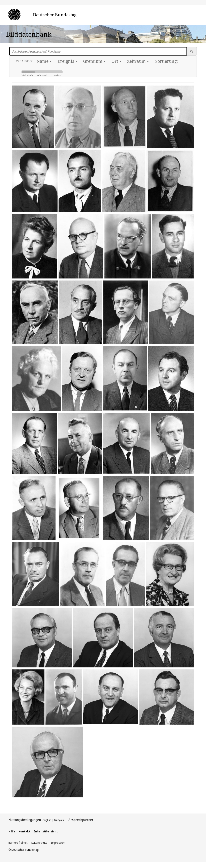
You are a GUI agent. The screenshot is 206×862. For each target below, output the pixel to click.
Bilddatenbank (29, 34)
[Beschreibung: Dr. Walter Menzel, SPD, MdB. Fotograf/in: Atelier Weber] (35, 181)
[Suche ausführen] (192, 51)
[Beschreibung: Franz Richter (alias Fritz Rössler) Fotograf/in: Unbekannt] (80, 181)
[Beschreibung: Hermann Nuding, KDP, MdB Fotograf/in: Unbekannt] (170, 181)
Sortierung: (166, 61)
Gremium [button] (93, 61)
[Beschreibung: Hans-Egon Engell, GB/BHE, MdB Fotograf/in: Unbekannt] (82, 378)
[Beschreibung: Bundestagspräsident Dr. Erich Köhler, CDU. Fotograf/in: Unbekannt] (33, 117)
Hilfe (11, 831)
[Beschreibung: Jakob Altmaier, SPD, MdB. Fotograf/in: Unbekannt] (80, 312)
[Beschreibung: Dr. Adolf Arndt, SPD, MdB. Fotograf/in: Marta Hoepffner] (125, 312)
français (59, 820)
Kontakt (24, 831)
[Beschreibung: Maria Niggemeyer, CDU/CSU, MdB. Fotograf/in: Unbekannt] (36, 378)
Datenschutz (39, 842)
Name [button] (43, 61)
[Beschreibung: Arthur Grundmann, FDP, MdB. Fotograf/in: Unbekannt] (171, 312)
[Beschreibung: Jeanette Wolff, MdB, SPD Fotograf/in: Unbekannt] (34, 246)
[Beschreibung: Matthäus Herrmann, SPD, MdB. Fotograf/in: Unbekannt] (35, 312)
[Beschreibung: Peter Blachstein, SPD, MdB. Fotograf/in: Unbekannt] (173, 246)
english (47, 820)
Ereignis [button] (66, 61)
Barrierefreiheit (18, 842)
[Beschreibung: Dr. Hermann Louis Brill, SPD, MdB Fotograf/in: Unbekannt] (78, 117)
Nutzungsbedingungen (24, 820)
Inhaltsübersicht (46, 831)
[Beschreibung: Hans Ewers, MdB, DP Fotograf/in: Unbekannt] (123, 181)
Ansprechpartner (80, 820)
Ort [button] (115, 61)
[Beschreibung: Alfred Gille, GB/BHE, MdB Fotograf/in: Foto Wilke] (125, 378)
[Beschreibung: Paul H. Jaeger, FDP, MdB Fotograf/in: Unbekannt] (80, 246)
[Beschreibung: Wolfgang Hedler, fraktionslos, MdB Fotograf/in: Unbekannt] (124, 116)
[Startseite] (48, 15)
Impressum (58, 842)
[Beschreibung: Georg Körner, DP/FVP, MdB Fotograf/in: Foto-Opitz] (171, 378)
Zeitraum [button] (137, 61)
